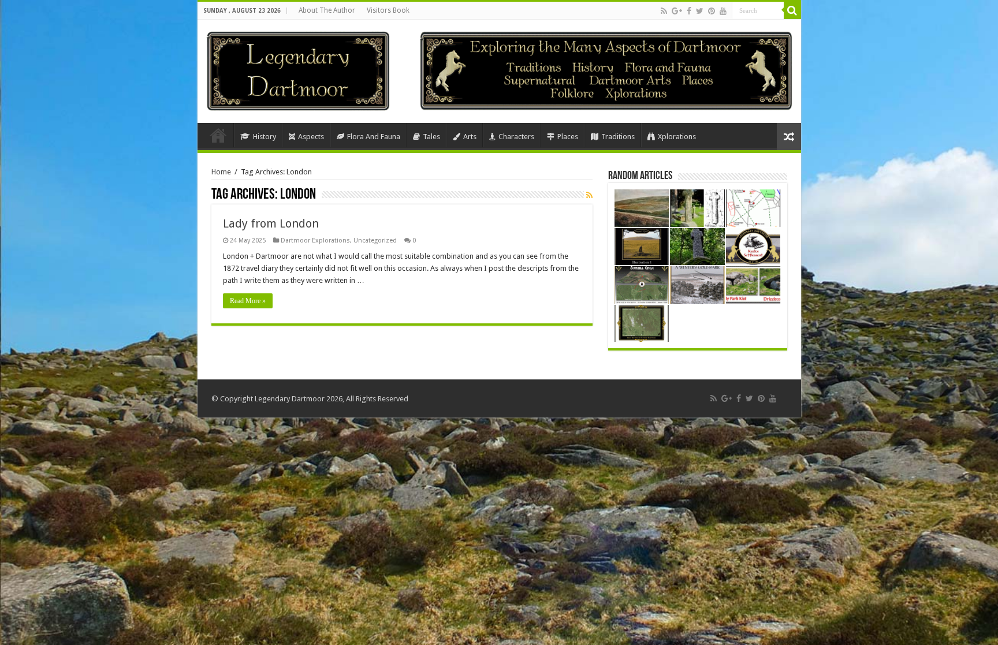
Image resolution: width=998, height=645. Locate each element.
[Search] (792, 10)
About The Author (327, 10)
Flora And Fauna (373, 136)
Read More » (248, 301)
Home (218, 135)
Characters (516, 136)
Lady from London (271, 223)
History (264, 136)
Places (567, 136)
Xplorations (677, 136)
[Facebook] (689, 11)
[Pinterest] (711, 11)
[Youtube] (723, 11)
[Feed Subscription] (589, 195)
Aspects (311, 136)
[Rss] (664, 11)
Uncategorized (375, 240)
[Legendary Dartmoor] (298, 69)
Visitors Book (388, 10)
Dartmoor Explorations (315, 240)
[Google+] (677, 11)
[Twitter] (700, 11)
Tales (431, 136)
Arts (469, 136)
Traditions (618, 136)
